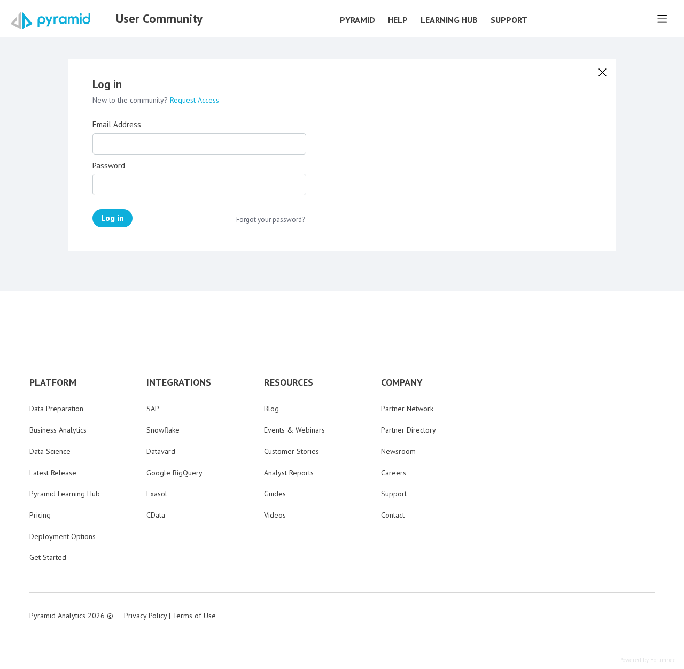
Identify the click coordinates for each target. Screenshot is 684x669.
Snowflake (163, 430)
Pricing (40, 515)
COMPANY (402, 382)
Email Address (116, 124)
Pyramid (357, 20)
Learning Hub (449, 20)
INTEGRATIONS (178, 382)
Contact (393, 515)
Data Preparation (56, 408)
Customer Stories (291, 451)
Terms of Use (194, 615)
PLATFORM (52, 382)
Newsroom (398, 451)
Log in (112, 217)
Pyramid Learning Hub (64, 493)
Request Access (194, 100)
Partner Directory (408, 430)
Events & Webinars (294, 430)
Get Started (47, 557)
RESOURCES (288, 382)
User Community (159, 18)
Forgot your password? (270, 220)
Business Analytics (58, 430)
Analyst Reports (289, 473)
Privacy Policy (145, 615)
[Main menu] (662, 18)
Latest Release (52, 473)
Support (509, 20)
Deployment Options (62, 536)
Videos (275, 515)
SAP (152, 408)
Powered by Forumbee (647, 660)
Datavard (160, 451)
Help (398, 20)
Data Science (50, 451)
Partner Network (407, 408)
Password (108, 166)
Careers (393, 473)
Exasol (156, 493)
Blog (271, 408)
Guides (275, 493)
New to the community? (131, 100)
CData (155, 515)
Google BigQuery (174, 473)
